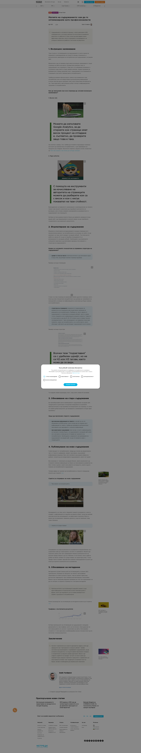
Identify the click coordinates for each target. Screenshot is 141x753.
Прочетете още (76, 373)
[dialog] (70, 376)
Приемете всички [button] (70, 384)
